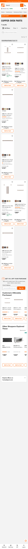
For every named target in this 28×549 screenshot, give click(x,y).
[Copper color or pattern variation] (3, 63)
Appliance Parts (18, 12)
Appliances (9, 12)
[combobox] (12, 5)
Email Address (6, 285)
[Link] (7, 65)
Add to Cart (7, 85)
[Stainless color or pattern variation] (5, 63)
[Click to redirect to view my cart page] (25, 5)
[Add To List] (12, 44)
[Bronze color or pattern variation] (9, 63)
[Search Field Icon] (21, 5)
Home (2, 12)
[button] (24, 37)
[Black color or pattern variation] (22, 63)
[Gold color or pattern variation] (7, 63)
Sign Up (21, 288)
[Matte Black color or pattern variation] (18, 63)
